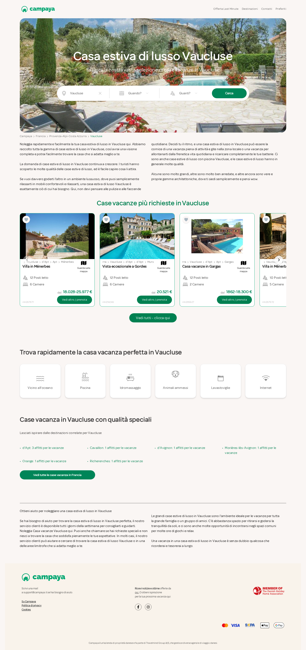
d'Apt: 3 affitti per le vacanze (43, 448)
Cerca (229, 93)
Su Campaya (29, 601)
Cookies (26, 609)
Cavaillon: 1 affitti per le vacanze (113, 448)
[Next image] (279, 260)
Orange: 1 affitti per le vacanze (44, 461)
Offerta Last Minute (226, 9)
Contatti (266, 9)
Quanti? (184, 93)
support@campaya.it (35, 592)
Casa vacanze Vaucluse (50, 531)
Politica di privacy (31, 605)
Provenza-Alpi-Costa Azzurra (68, 136)
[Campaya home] (37, 9)
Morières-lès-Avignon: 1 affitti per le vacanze (250, 450)
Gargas (229, 262)
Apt (55, 262)
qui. (137, 592)
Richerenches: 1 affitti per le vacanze (116, 461)
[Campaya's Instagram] (148, 607)
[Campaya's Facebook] (138, 607)
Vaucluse (96, 136)
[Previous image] (27, 260)
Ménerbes (67, 262)
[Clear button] (100, 93)
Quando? (134, 93)
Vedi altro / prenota (74, 299)
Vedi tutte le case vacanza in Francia (57, 475)
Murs (150, 262)
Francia (40, 136)
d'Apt (45, 262)
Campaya (26, 136)
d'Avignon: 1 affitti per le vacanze (181, 448)
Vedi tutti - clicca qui (153, 318)
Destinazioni (250, 9)
